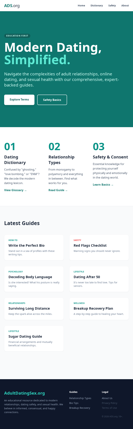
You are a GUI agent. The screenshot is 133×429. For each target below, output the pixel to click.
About (125, 5)
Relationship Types (80, 398)
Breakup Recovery (79, 407)
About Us (107, 398)
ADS (12, 5)
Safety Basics (52, 100)
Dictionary (97, 5)
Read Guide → (58, 190)
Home (81, 5)
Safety (112, 5)
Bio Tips (73, 403)
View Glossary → (15, 190)
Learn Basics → (103, 184)
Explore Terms (19, 99)
